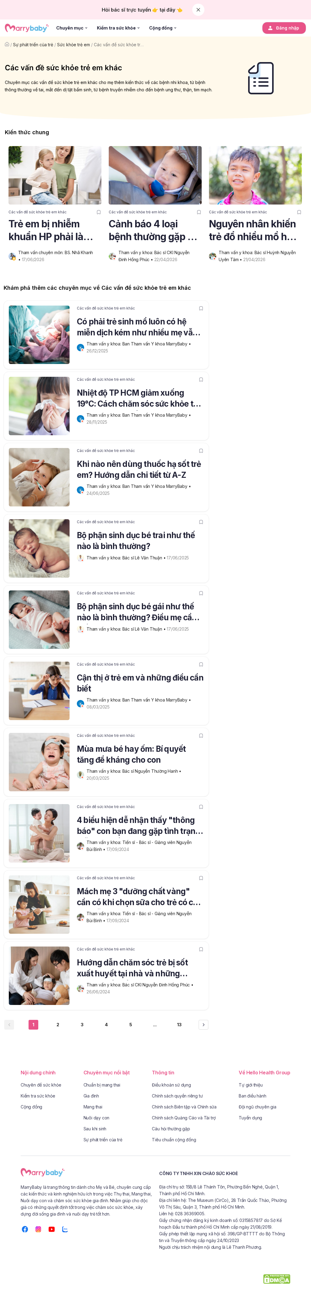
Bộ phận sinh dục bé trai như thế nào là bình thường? (136, 540)
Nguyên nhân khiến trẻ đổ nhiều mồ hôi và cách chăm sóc (252, 230)
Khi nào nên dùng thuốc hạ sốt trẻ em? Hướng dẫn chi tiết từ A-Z (139, 469)
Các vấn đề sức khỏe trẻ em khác (127, 44)
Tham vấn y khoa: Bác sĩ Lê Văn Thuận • (127, 557)
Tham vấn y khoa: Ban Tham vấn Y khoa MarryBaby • (139, 343)
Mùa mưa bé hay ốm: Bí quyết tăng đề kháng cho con (131, 754)
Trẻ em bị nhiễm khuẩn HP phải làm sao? (50, 230)
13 (179, 1024)
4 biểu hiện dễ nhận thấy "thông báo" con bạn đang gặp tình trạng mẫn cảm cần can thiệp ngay (138, 826)
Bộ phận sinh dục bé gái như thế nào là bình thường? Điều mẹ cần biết (137, 613)
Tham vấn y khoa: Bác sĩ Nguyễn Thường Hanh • (135, 771)
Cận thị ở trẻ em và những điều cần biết (140, 683)
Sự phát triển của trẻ (33, 44)
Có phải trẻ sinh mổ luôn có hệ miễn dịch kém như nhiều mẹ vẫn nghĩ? (137, 328)
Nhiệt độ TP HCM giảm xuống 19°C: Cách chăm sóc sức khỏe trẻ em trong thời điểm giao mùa (138, 399)
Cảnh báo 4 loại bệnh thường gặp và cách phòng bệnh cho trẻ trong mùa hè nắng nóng (155, 230)
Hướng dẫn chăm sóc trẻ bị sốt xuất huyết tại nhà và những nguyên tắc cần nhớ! (132, 969)
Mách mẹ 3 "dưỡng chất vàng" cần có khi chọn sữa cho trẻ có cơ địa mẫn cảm (137, 898)
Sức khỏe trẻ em (73, 44)
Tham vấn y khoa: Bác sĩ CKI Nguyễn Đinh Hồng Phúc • (141, 984)
